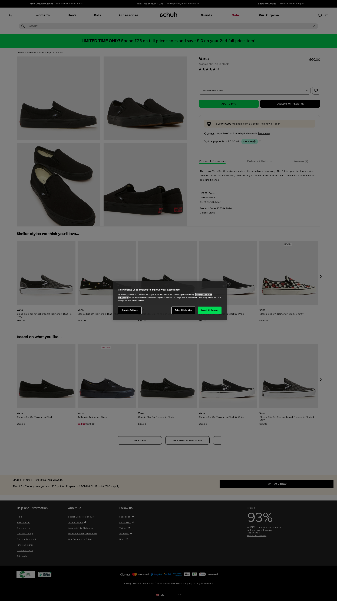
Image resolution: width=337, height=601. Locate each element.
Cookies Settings (129, 310)
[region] (170, 300)
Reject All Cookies (183, 310)
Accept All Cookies (209, 310)
